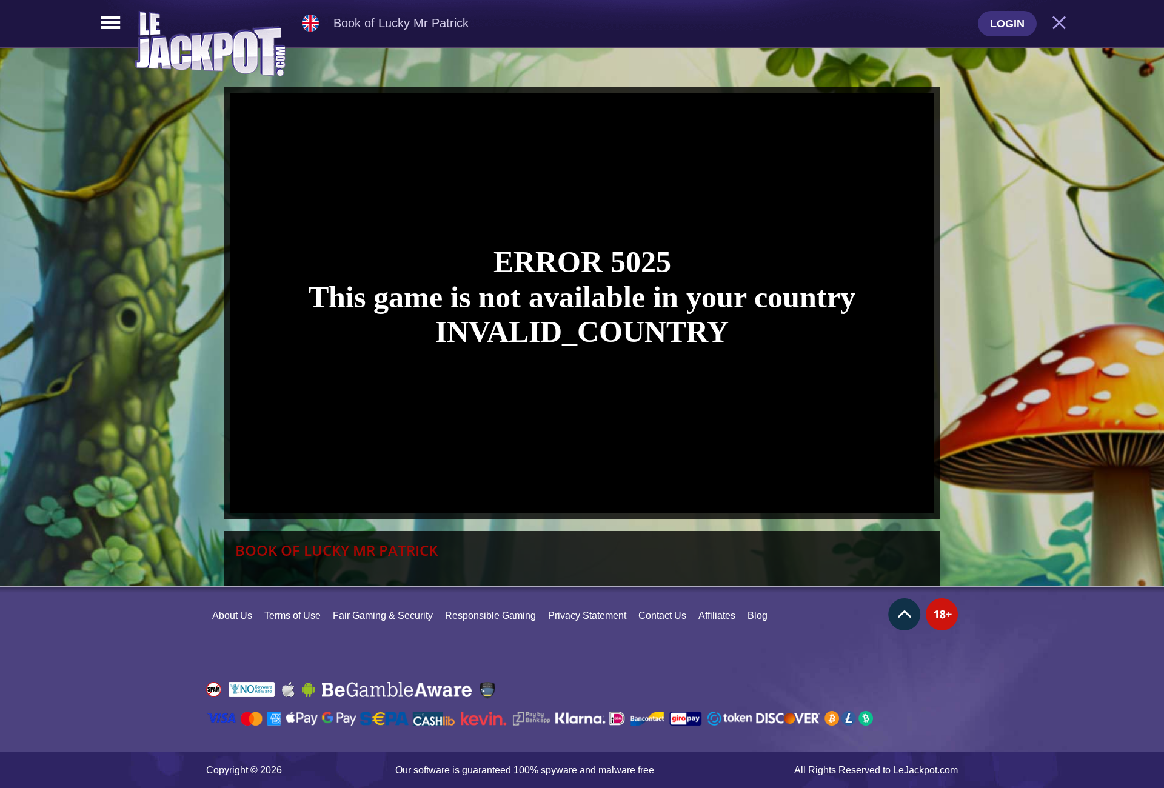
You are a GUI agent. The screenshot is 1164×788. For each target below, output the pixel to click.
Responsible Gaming (490, 615)
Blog (758, 615)
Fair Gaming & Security (383, 615)
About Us (232, 615)
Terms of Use (292, 615)
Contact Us (662, 615)
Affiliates (716, 615)
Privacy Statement (587, 615)
